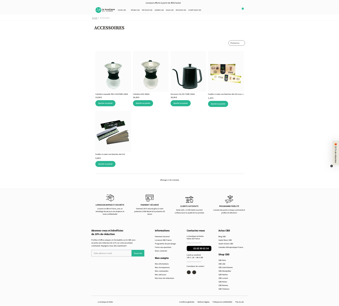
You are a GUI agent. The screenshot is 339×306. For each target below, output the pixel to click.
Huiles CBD (170, 10)
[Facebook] (189, 272)
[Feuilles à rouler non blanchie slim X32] (113, 131)
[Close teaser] (331, 166)
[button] (230, 10)
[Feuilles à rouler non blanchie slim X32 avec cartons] (226, 71)
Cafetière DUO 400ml (141, 94)
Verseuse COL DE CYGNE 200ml (183, 94)
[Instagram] (194, 272)
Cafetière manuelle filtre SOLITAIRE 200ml (111, 94)
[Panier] (241, 10)
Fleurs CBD (122, 10)
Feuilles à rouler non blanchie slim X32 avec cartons (226, 94)
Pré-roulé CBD (147, 10)
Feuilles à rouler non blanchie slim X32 (110, 154)
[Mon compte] (236, 10)
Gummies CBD (159, 10)
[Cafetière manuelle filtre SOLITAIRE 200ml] (113, 71)
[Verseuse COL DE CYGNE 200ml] (188, 71)
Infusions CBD (181, 10)
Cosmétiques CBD (194, 10)
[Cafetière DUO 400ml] (151, 71)
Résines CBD (135, 10)
